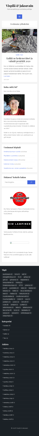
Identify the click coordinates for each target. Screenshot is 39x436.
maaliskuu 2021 (8, 361)
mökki (20, 299)
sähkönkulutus (8, 307)
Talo (21, 54)
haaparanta (25, 279)
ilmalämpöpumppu (10, 285)
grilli (5, 279)
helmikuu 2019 (7, 398)
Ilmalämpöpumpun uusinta (12, 151)
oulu (27, 299)
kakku (23, 288)
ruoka (5, 304)
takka (18, 307)
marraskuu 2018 (8, 402)
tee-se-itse (7, 310)
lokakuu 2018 (7, 406)
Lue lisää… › (7, 76)
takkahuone (27, 307)
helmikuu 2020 (8, 377)
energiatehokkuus (9, 277)
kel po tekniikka (26, 291)
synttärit (23, 304)
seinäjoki (14, 304)
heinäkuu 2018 (7, 415)
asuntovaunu (7, 274)
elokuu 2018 (7, 411)
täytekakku (26, 310)
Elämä (18, 54)
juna (5, 288)
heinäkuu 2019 (7, 386)
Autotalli (5, 325)
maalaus (13, 293)
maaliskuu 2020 (8, 373)
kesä (5, 293)
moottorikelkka (8, 296)
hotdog (19, 282)
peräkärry (6, 302)
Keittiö (15, 291)
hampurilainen (8, 282)
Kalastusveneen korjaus (11, 160)
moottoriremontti (22, 296)
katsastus (6, 291)
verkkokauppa (26, 313)
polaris (16, 302)
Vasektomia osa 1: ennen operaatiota (15, 168)
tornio (16, 310)
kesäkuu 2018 (7, 419)
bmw (17, 274)
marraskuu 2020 (8, 365)
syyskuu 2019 (7, 382)
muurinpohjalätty (9, 299)
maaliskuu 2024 (8, 357)
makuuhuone (24, 293)
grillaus (27, 277)
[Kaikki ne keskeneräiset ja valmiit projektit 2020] (19, 41)
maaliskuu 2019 (8, 394)
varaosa (6, 313)
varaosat (15, 313)
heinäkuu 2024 (7, 348)
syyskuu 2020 (7, 369)
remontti (24, 302)
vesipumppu (7, 315)
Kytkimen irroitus (9, 164)
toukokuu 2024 (8, 353)
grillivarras (14, 279)
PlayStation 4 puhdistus (11, 155)
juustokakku (14, 288)
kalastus (32, 288)
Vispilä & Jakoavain (19, 6)
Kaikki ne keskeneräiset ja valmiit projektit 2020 (19, 60)
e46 (24, 274)
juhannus (28, 285)
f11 (19, 277)
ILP (21, 285)
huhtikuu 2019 (7, 390)
